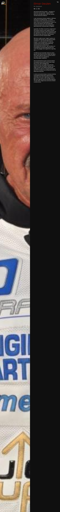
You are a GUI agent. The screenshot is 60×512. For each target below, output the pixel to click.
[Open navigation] (57, 2)
